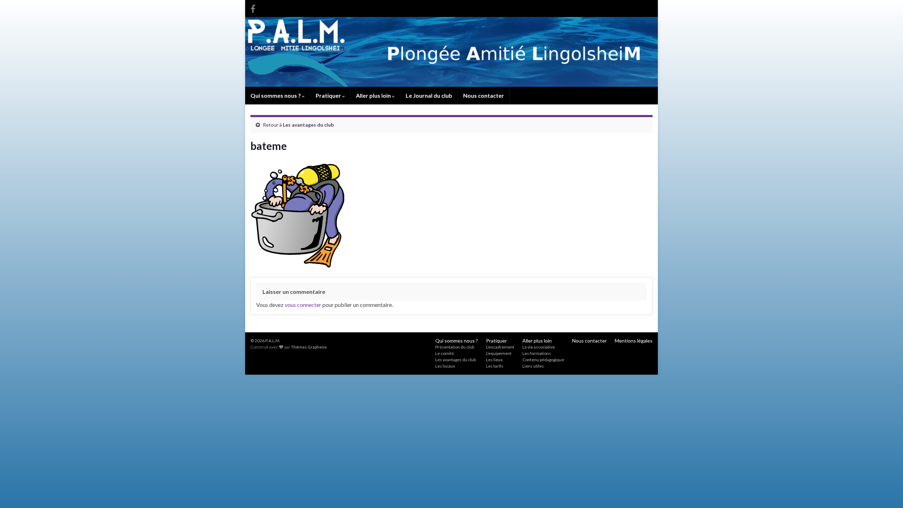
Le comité (444, 353)
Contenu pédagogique (543, 359)
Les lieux (494, 359)
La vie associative (538, 347)
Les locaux (445, 366)
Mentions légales (634, 341)
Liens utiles (533, 366)
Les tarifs (494, 366)
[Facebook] (252, 7)
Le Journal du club (429, 95)
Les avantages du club (308, 125)
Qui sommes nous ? (276, 95)
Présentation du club (454, 347)
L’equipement (498, 353)
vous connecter (303, 304)
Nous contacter (483, 95)
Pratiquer (329, 95)
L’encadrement (500, 347)
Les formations (536, 353)
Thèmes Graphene (309, 347)
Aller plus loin (374, 95)
